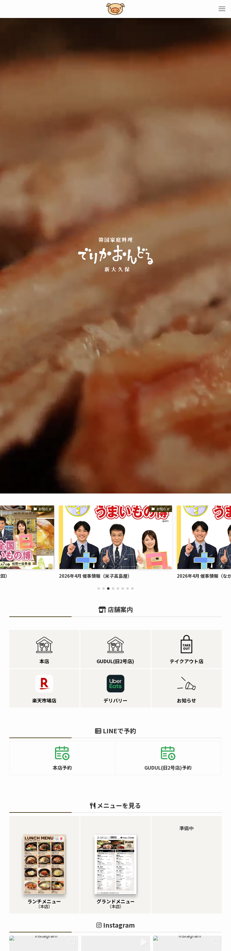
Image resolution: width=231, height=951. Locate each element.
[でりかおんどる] (115, 9)
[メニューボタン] (222, 9)
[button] (98, 588)
